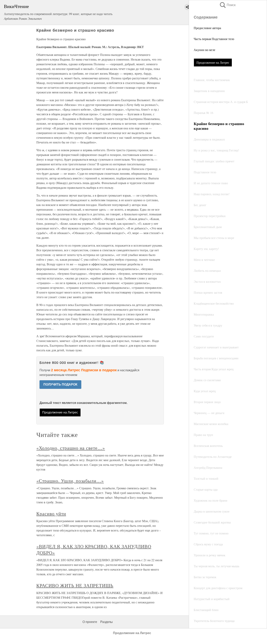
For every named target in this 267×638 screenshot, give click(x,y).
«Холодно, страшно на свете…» (70, 448)
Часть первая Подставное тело (214, 39)
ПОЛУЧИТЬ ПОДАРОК (60, 384)
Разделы (106, 622)
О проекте (89, 622)
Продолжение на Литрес (212, 62)
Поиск (227, 5)
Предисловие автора (207, 28)
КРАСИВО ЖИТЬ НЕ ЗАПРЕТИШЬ (74, 585)
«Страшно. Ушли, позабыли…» (70, 481)
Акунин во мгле (204, 50)
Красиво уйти (51, 513)
